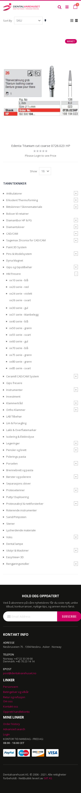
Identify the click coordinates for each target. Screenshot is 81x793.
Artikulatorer (14, 193)
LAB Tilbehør (14, 416)
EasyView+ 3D (15, 557)
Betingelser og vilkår (16, 692)
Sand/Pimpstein (16, 517)
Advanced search (14, 729)
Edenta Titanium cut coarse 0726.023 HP (40, 146)
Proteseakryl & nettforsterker (24, 504)
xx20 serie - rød (19, 287)
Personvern (10, 687)
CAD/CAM (12, 233)
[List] (76, 21)
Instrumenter (14, 390)
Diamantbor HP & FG (19, 220)
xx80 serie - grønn (20, 361)
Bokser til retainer (17, 214)
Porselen (12, 463)
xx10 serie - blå (18, 280)
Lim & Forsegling (16, 423)
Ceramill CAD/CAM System (22, 376)
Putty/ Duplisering (17, 497)
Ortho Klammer (15, 410)
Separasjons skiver (18, 483)
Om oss (8, 701)
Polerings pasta (16, 456)
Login (6, 734)
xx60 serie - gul (18, 341)
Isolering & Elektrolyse (20, 437)
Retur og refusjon (14, 697)
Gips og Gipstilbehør (19, 267)
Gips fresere (14, 383)
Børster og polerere (18, 477)
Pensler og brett (16, 450)
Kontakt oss (10, 706)
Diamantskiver (15, 227)
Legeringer (13, 443)
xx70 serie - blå (18, 348)
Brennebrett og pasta (19, 470)
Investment (13, 396)
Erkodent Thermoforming (22, 200)
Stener (10, 523)
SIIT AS (48, 778)
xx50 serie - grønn (20, 328)
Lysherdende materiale (21, 530)
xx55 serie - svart (20, 335)
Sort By (7, 20)
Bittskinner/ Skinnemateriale (24, 207)
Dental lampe (14, 544)
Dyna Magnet (14, 260)
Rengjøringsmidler (17, 564)
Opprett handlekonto (16, 712)
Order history (11, 724)
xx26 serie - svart (20, 300)
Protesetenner (15, 490)
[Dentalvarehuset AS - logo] (21, 7)
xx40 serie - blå (18, 321)
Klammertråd (14, 403)
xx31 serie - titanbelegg (23, 314)
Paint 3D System (16, 247)
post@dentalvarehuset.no (19, 673)
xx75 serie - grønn (20, 355)
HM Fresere (13, 274)
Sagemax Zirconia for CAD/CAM (26, 240)
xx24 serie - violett (20, 293)
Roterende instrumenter (21, 510)
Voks (9, 537)
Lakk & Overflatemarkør (21, 430)
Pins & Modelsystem (19, 254)
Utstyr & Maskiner (17, 550)
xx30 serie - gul (18, 308)
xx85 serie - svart (20, 368)
